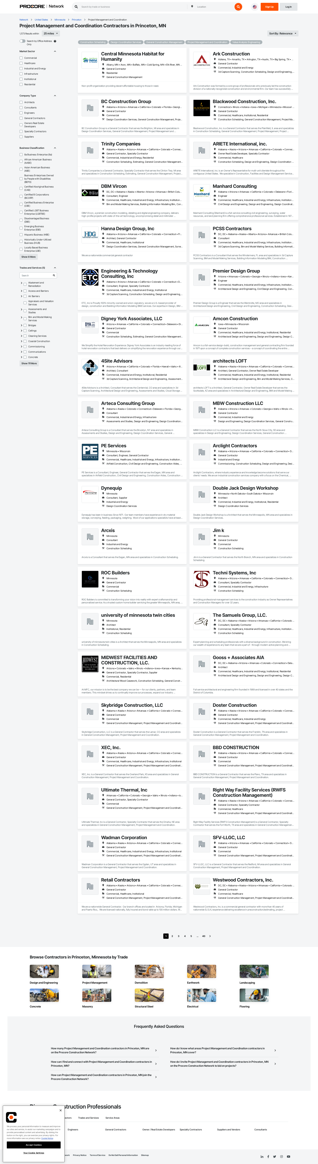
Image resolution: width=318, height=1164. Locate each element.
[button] (21, 58)
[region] (34, 1133)
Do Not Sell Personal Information (123, 1155)
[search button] (238, 7)
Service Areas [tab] (113, 1117)
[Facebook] (268, 1157)
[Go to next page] (210, 936)
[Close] (60, 1110)
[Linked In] (262, 1156)
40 (203, 936)
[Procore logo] (32, 7)
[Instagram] (281, 1156)
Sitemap (145, 1155)
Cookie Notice (47, 1138)
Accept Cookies (34, 1145)
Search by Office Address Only (39, 43)
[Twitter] (274, 1156)
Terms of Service (97, 1155)
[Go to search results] (54, 275)
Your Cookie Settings (33, 1153)
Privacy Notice (79, 1155)
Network (56, 6)
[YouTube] (288, 1156)
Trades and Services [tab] (88, 1117)
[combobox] (214, 6)
